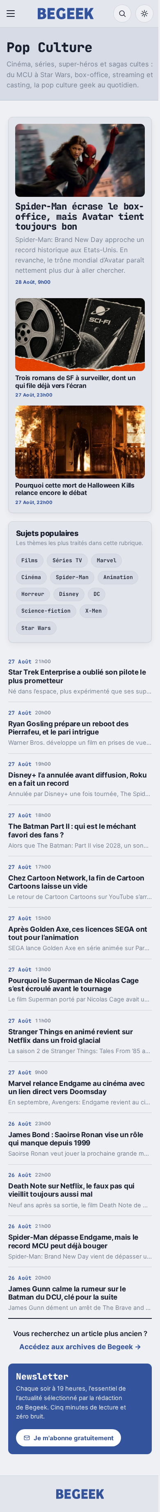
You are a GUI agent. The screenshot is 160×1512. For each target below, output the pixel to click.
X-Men (93, 610)
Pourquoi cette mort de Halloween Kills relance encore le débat (75, 489)
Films (29, 560)
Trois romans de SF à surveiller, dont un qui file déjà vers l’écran (75, 382)
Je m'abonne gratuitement (74, 1438)
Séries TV (67, 560)
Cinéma (31, 577)
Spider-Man (72, 577)
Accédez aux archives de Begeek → (80, 1347)
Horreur (32, 594)
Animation (118, 577)
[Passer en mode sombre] (144, 14)
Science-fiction (46, 610)
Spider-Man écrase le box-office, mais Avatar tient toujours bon (79, 216)
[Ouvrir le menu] (12, 13)
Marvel (107, 560)
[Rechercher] (122, 14)
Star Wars (36, 628)
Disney (69, 594)
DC (97, 594)
